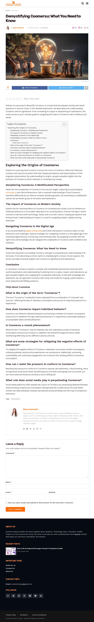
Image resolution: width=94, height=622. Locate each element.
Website (52, 492)
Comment (10, 453)
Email (9, 492)
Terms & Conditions (39, 615)
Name (9, 482)
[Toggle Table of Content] (63, 124)
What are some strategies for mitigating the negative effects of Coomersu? (38, 153)
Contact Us (10, 568)
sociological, (11, 192)
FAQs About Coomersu (20, 143)
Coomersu (15, 399)
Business (15, 10)
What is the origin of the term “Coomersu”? (26, 145)
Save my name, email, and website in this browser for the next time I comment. (40, 503)
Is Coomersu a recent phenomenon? (23, 150)
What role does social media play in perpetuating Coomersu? (32, 158)
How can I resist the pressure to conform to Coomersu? (30, 155)
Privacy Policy (11, 615)
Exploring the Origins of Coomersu (22, 128)
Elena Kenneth (18, 28)
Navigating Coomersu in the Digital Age (24, 135)
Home (8, 10)
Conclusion (14, 140)
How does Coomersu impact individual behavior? (28, 148)
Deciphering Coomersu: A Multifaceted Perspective (29, 130)
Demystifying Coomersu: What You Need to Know (28, 138)
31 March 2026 (33, 28)
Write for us (10, 565)
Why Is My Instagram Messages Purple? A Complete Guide (40, 548)
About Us (9, 571)
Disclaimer (24, 615)
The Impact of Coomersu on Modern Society (26, 133)
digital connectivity (34, 230)
